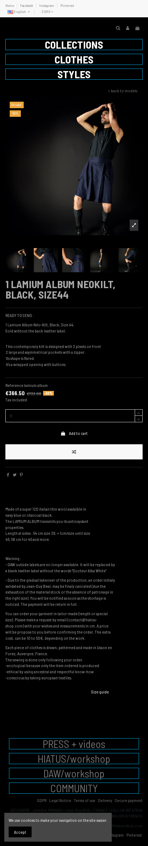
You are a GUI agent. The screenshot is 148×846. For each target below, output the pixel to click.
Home (10, 5)
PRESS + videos (74, 743)
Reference (14, 385)
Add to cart (78, 433)
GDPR (41, 800)
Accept (20, 831)
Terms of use (84, 800)
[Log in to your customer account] (127, 28)
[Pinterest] (21, 474)
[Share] (8, 474)
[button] (74, 44)
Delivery (105, 800)
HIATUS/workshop (74, 758)
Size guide (100, 691)
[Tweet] (15, 474)
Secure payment (129, 800)
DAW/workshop (74, 773)
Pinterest (67, 5)
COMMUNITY (74, 788)
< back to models (122, 90)
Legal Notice (60, 800)
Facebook (27, 5)
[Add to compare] (74, 451)
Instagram (47, 5)
